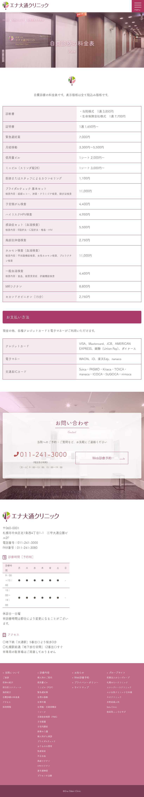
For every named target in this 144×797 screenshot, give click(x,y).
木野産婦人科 (113, 702)
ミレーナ (41, 712)
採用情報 (7, 707)
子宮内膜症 (42, 727)
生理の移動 (42, 697)
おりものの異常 (44, 746)
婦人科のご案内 (44, 677)
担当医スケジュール (12, 687)
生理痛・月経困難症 (46, 707)
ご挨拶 (6, 677)
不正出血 (41, 756)
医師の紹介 (8, 682)
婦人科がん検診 (44, 736)
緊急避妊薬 (42, 692)
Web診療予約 (102, 458)
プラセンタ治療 (44, 776)
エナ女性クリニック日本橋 (119, 692)
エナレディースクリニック (119, 687)
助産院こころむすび (116, 712)
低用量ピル (42, 682)
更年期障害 (42, 771)
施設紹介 (7, 692)
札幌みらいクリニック (117, 682)
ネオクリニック (114, 697)
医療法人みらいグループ (118, 677)
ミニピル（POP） (45, 687)
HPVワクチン (43, 766)
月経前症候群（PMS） (47, 717)
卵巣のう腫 (42, 731)
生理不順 (41, 702)
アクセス (7, 702)
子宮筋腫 (41, 722)
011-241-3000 (43, 454)
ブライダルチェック (46, 741)
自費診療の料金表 (11, 697)
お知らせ (79, 672)
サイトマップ (81, 687)
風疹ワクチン (43, 761)
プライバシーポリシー (86, 682)
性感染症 (41, 751)
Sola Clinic (112, 707)
